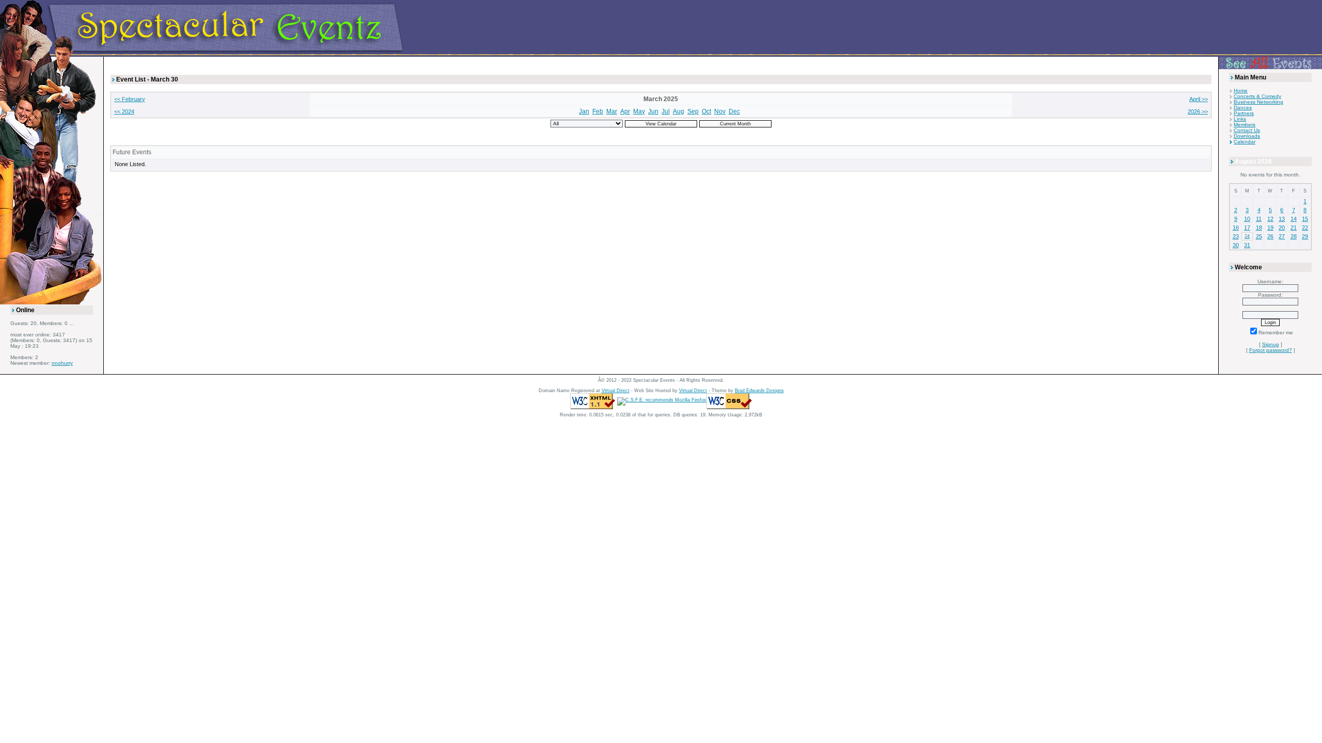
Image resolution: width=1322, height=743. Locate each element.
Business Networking (1258, 102)
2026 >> (1198, 111)
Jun (653, 111)
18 (1259, 227)
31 (1247, 245)
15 (1305, 219)
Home (1241, 90)
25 (1259, 236)
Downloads (1247, 136)
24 (1247, 236)
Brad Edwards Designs (759, 390)
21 (1293, 227)
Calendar (1244, 141)
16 (1236, 227)
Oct (706, 111)
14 (1293, 219)
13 (1282, 219)
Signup (1270, 344)
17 (1247, 227)
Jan (584, 111)
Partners (1244, 113)
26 (1270, 236)
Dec (734, 111)
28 (1293, 236)
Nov (720, 111)
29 (1305, 236)
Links (1240, 119)
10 (1247, 219)
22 (1305, 227)
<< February (129, 99)
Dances (1243, 107)
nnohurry (62, 363)
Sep (693, 111)
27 (1282, 236)
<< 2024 (124, 111)
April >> (1198, 99)
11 (1259, 219)
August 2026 (1253, 161)
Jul (666, 111)
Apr (625, 111)
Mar (611, 111)
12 (1270, 219)
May (639, 111)
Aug (678, 111)
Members (1244, 124)
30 (1236, 245)
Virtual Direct (615, 390)
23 (1236, 236)
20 (1282, 227)
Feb (597, 111)
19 (1270, 227)
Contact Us (1247, 130)
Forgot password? (1270, 350)
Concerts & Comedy (1257, 96)
